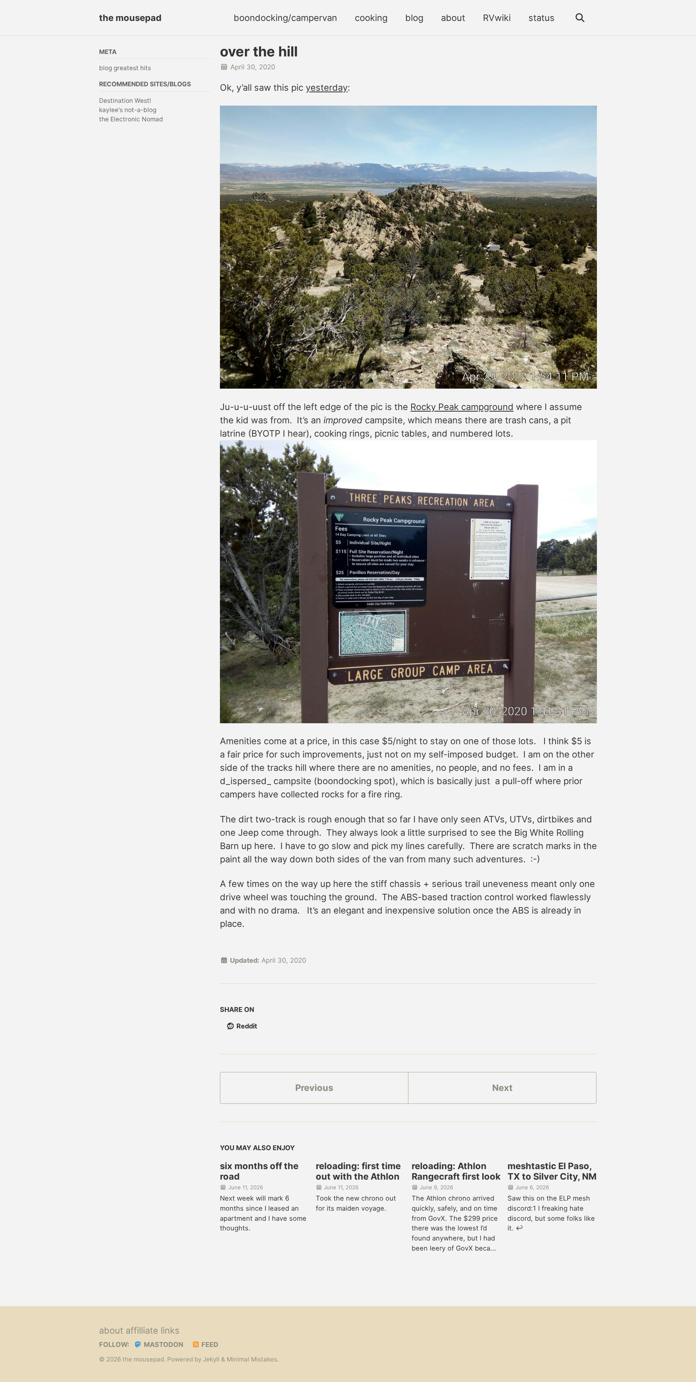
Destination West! (125, 100)
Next (502, 1087)
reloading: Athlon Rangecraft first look (456, 1171)
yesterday (327, 87)
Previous (314, 1087)
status (541, 17)
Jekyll (211, 1359)
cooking (371, 17)
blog (414, 17)
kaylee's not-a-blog (127, 110)
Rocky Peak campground (462, 407)
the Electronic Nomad (131, 119)
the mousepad (130, 17)
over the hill (259, 51)
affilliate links (153, 1330)
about (453, 17)
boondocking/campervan (285, 17)
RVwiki (497, 17)
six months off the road (259, 1171)
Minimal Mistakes (252, 1359)
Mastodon (162, 1344)
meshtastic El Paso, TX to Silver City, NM (552, 1171)
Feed (209, 1344)
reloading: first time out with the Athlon (358, 1171)
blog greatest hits (125, 68)
